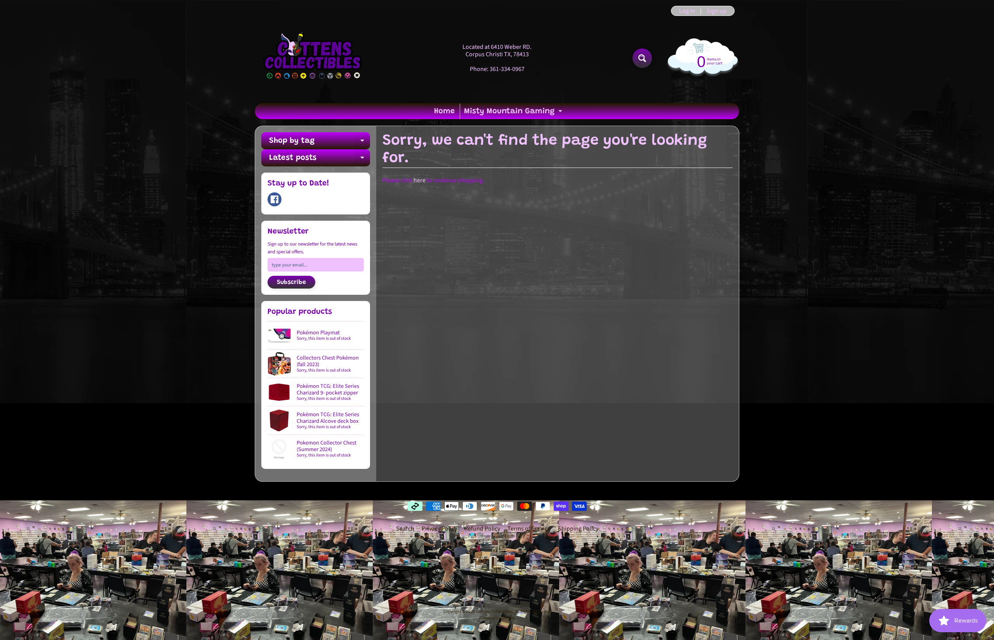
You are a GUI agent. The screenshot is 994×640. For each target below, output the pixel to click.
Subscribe (291, 282)
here (420, 180)
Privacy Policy (439, 528)
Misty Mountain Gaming (514, 113)
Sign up (716, 11)
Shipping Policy (578, 528)
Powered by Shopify (497, 618)
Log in (687, 11)
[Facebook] (275, 199)
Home (444, 111)
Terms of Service (529, 528)
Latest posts (319, 160)
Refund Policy (482, 528)
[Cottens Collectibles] (313, 58)
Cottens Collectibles (494, 611)
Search (405, 528)
